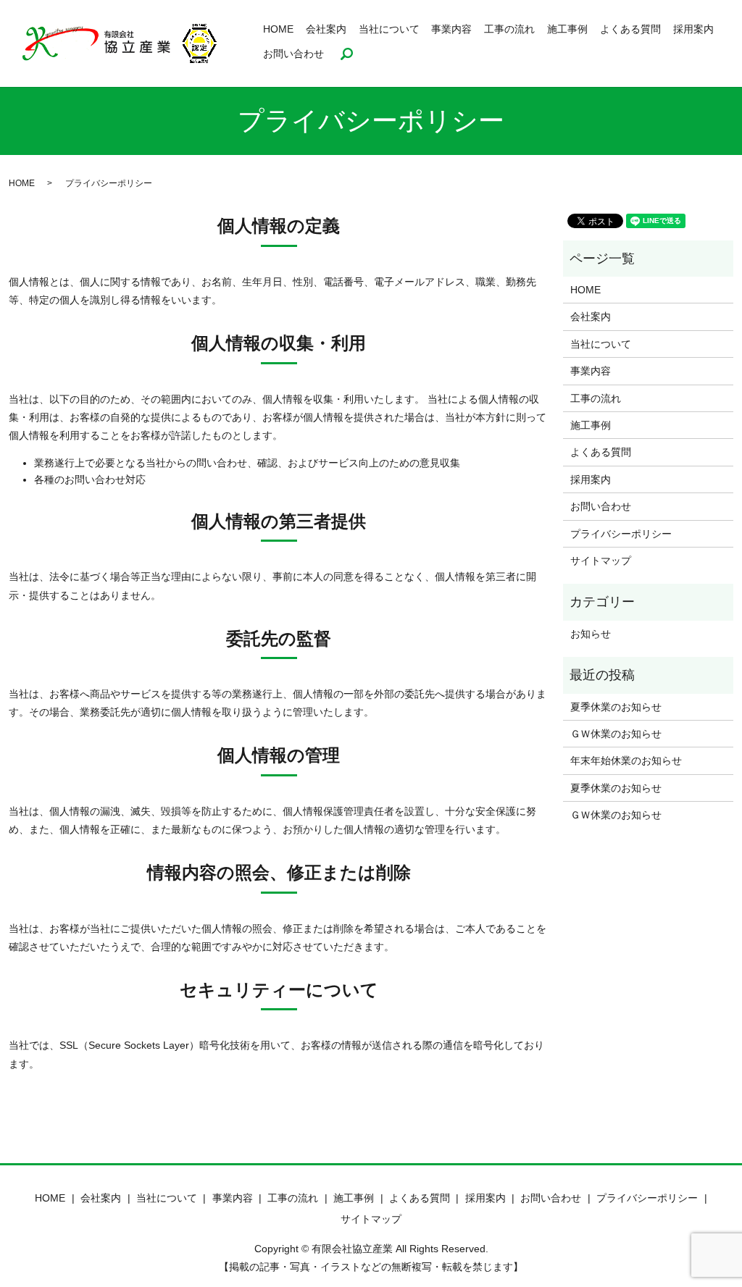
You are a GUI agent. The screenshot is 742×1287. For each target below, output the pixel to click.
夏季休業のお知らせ (616, 707)
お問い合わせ (293, 53)
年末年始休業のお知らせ (626, 760)
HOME (278, 29)
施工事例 (567, 29)
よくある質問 (630, 29)
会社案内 (326, 29)
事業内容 (451, 29)
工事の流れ (509, 29)
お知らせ (590, 634)
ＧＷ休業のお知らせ (616, 733)
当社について (389, 29)
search (347, 54)
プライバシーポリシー (621, 534)
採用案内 (693, 29)
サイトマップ (600, 560)
